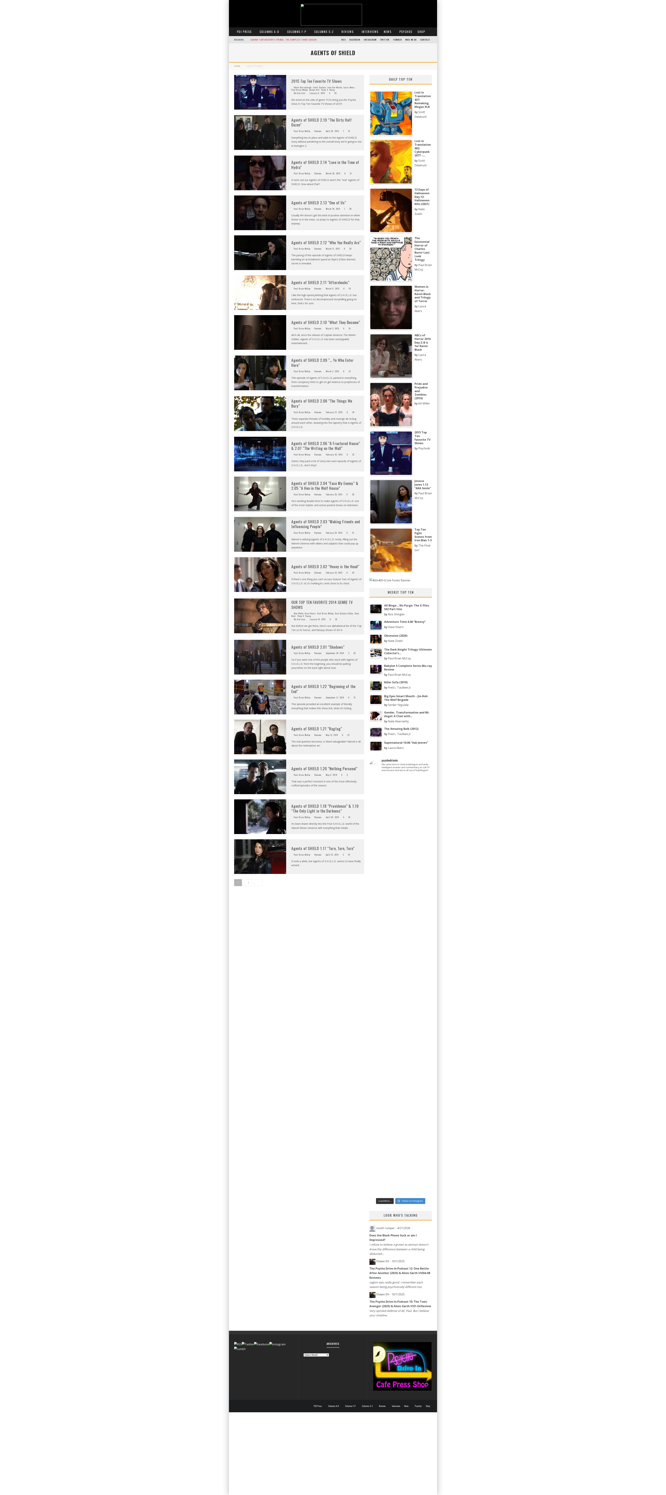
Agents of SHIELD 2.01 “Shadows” (318, 647)
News (388, 32)
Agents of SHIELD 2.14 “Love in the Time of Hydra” (325, 164)
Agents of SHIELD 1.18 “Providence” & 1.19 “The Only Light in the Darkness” (325, 808)
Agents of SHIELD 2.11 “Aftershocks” (320, 282)
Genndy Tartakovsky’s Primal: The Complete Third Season (284, 39)
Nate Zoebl (395, 641)
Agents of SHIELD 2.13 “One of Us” (318, 202)
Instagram (370, 39)
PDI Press (244, 32)
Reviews (347, 32)
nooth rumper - (393, 1228)
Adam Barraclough (302, 87)
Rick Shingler (396, 614)
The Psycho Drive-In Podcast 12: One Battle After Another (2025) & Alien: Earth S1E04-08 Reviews (399, 1273)
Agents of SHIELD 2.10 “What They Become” (325, 322)
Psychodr (424, 448)
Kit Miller (424, 403)
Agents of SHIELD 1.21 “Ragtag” (316, 728)
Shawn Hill (314, 89)
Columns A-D (269, 32)
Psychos (405, 32)
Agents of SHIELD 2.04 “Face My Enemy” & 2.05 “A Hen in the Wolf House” (324, 485)
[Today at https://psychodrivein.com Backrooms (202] (422, 1125)
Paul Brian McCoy (299, 89)
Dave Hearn (310, 613)
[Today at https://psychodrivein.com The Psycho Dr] (379, 1002)
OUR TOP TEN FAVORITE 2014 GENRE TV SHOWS (322, 604)
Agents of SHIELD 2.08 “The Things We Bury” (321, 403)
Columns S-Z (324, 32)
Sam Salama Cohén (344, 613)
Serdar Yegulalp (398, 705)
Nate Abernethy (398, 721)
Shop (421, 32)
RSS (343, 39)
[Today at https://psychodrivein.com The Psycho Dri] (400, 854)
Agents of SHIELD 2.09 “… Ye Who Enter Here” (322, 362)
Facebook (354, 39)
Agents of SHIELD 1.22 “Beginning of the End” (323, 689)
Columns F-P (296, 32)
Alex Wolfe (298, 613)
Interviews (370, 32)
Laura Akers (349, 87)
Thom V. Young (328, 89)
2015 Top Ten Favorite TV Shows (316, 81)
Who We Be (411, 39)
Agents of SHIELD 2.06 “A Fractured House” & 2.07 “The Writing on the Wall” (325, 446)
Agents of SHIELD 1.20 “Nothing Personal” (324, 768)
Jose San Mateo (334, 87)
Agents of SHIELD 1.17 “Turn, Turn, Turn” (323, 848)
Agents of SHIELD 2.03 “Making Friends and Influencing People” (325, 524)
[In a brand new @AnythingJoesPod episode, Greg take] (400, 1107)
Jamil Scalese (319, 87)
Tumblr (397, 39)
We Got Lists (299, 93)
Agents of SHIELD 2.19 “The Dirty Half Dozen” (321, 122)
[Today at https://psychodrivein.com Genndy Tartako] (400, 1002)
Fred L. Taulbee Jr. (399, 687)
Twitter (384, 39)
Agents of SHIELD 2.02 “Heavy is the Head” (325, 566)
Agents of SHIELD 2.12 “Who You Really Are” (326, 242)
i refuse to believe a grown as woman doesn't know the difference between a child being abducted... (398, 1249)
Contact (425, 39)
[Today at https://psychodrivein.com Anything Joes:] (379, 852)
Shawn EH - (390, 1261)
